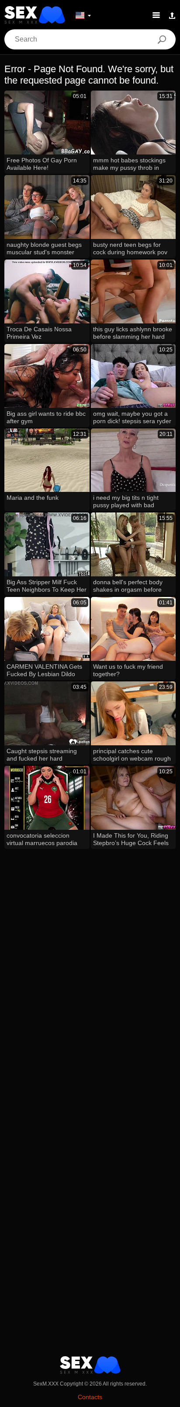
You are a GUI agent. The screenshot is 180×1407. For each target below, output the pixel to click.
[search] (162, 39)
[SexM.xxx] (34, 15)
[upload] (172, 15)
